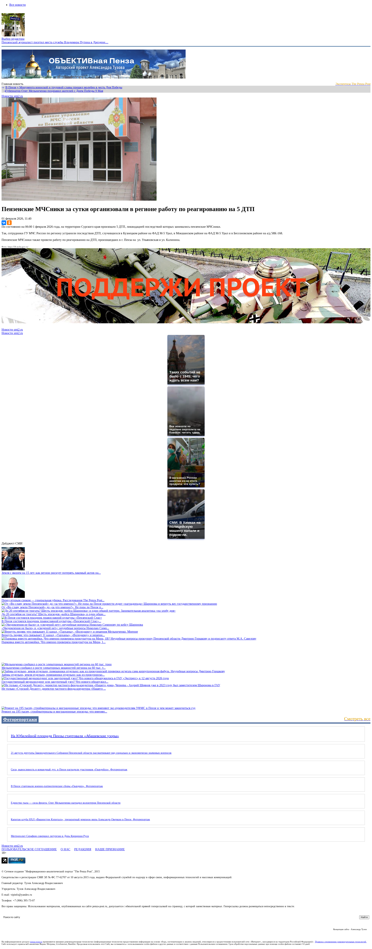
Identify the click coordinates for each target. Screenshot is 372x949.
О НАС (65, 849)
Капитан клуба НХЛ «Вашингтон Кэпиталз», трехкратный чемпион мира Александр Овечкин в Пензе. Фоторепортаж (80, 819)
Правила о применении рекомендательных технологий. (341, 941)
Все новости (17, 4)
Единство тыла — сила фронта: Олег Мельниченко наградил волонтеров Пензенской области (66, 802)
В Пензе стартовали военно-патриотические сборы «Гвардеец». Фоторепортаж (57, 786)
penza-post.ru (36, 941)
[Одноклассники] (9, 222)
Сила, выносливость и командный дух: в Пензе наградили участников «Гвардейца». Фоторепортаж (69, 769)
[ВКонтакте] (4, 222)
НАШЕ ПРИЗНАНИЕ (110, 849)
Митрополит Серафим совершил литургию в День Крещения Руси (50, 836)
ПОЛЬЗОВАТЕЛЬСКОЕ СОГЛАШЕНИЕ (29, 849)
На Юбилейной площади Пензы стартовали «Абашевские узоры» (65, 736)
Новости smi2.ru (12, 96)
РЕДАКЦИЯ (82, 849)
